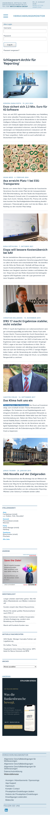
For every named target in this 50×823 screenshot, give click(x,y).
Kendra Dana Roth (12, 103)
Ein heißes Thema (10, 645)
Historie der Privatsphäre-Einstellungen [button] (21, 794)
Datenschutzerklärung (13, 771)
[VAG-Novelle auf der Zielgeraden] (26, 451)
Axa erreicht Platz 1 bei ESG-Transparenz (21, 182)
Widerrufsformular (11, 774)
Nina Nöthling (10, 246)
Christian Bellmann (13, 318)
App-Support (10, 783)
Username (7, 28)
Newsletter (38, 5)
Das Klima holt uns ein (18, 400)
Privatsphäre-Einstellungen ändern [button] (19, 791)
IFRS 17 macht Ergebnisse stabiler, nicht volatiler (25, 322)
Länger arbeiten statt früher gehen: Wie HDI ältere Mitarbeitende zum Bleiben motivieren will (19, 601)
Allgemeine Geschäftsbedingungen (18, 764)
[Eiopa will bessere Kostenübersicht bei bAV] (26, 227)
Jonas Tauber (9, 471)
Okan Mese (8, 177)
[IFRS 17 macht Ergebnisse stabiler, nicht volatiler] (26, 298)
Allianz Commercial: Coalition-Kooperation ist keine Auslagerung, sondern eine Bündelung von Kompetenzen (18, 619)
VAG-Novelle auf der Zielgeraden (24, 474)
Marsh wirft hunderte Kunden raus (16, 625)
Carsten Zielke (10, 397)
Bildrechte (9, 800)
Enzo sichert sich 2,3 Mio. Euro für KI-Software (25, 108)
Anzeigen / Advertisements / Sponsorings (22, 780)
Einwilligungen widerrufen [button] (16, 797)
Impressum (10, 786)
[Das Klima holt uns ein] (26, 378)
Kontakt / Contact (12, 789)
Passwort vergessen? (11, 50)
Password (7, 36)
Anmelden (37, 7)
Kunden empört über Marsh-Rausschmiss (18, 607)
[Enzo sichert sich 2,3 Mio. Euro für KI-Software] (26, 84)
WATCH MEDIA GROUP (19, 6)
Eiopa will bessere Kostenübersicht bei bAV (26, 251)
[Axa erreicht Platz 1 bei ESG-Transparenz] (26, 158)
